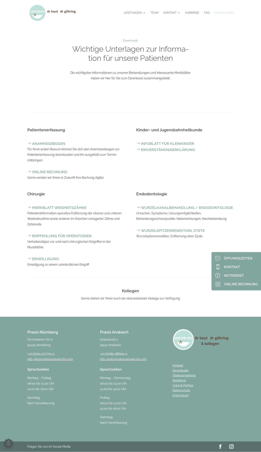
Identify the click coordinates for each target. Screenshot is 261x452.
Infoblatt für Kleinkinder (167, 143)
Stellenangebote (184, 375)
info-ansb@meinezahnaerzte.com (123, 359)
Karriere (192, 13)
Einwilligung (45, 259)
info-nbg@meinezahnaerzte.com (50, 359)
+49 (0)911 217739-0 (40, 353)
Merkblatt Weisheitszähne (59, 207)
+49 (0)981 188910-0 (113, 353)
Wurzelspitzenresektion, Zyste (173, 230)
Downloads (224, 13)
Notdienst (179, 380)
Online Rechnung (49, 172)
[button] (8, 443)
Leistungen (133, 13)
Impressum (181, 395)
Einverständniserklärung (168, 150)
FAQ (207, 13)
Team (154, 13)
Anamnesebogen (48, 143)
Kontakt (170, 13)
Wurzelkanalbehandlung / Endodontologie (187, 207)
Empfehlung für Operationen (62, 236)
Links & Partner (183, 385)
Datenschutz (181, 390)
